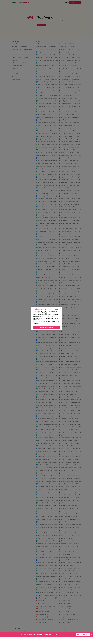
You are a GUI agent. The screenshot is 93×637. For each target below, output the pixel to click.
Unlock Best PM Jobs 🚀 (83, 634)
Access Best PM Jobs (46, 327)
